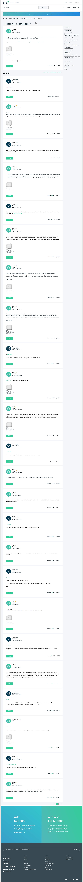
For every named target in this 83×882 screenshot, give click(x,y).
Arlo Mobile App (68, 37)
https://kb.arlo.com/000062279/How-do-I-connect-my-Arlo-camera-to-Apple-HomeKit (25, 41)
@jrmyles (9, 354)
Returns (46, 867)
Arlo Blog (26, 867)
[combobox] (57, 7)
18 (52, 592)
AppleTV (75, 35)
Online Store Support (49, 863)
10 (52, 363)
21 (52, 683)
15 (52, 507)
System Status (48, 861)
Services (17, 2)
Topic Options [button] (79, 23)
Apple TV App (67, 35)
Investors (26, 863)
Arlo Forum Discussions (14, 18)
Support (65, 2)
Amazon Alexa (68, 30)
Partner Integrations (25, 18)
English (5, 18)
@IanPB (9, 451)
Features (66, 52)
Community (47, 859)
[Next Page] (62, 804)
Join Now (69, 7)
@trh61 (9, 524)
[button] (61, 28)
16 (52, 536)
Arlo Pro (66, 40)
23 (51, 747)
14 (51, 483)
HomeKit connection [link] (37, 18)
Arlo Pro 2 (73, 40)
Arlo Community (7, 7)
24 (52, 773)
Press (25, 861)
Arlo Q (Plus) (67, 42)
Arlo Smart (75, 45)
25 (51, 797)
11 (52, 398)
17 (52, 560)
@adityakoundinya (11, 764)
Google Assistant (68, 57)
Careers (25, 859)
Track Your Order (48, 865)
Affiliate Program (69, 859)
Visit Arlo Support (18, 832)
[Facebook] (66, 879)
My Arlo (70, 2)
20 (52, 655)
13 (52, 461)
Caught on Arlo (27, 865)
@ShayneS (8, 380)
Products (12, 2)
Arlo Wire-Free (68, 47)
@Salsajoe (9, 87)
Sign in (74, 7)
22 (52, 710)
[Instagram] (69, 879)
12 (52, 435)
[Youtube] (77, 879)
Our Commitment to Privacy (30, 869)
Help (78, 7)
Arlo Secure (67, 45)
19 (52, 628)
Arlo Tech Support (18, 213)
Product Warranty (48, 869)
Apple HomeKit (21, 61)
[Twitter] (73, 879)
